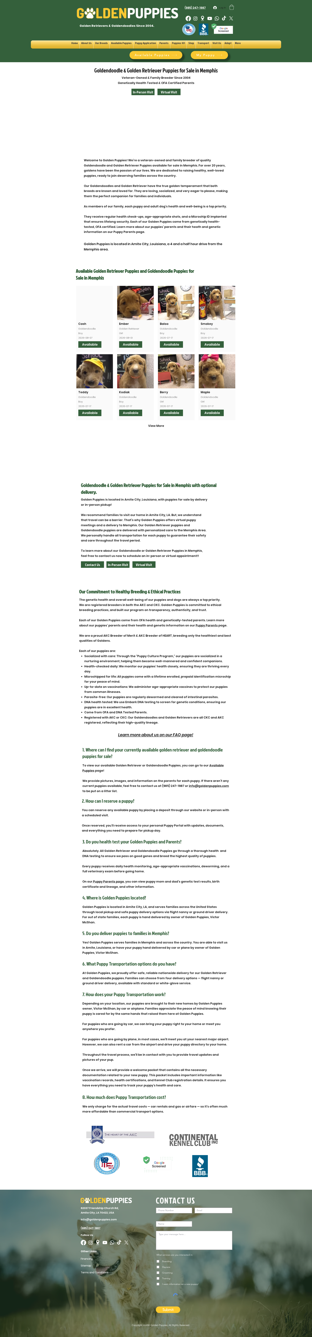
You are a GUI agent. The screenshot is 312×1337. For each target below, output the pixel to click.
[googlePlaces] (202, 18)
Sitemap (86, 1265)
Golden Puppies (159, 1325)
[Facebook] (188, 18)
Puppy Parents (207, 625)
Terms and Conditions (94, 1272)
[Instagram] (195, 18)
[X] (231, 18)
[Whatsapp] (217, 18)
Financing (87, 1259)
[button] (231, 7)
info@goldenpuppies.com (209, 786)
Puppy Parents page (108, 881)
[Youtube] (209, 18)
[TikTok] (224, 18)
